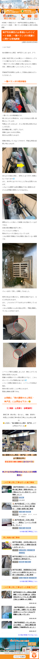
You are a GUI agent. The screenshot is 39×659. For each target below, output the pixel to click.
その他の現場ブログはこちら (28, 635)
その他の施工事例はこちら (29, 531)
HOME (4, 22)
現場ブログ (12, 22)
